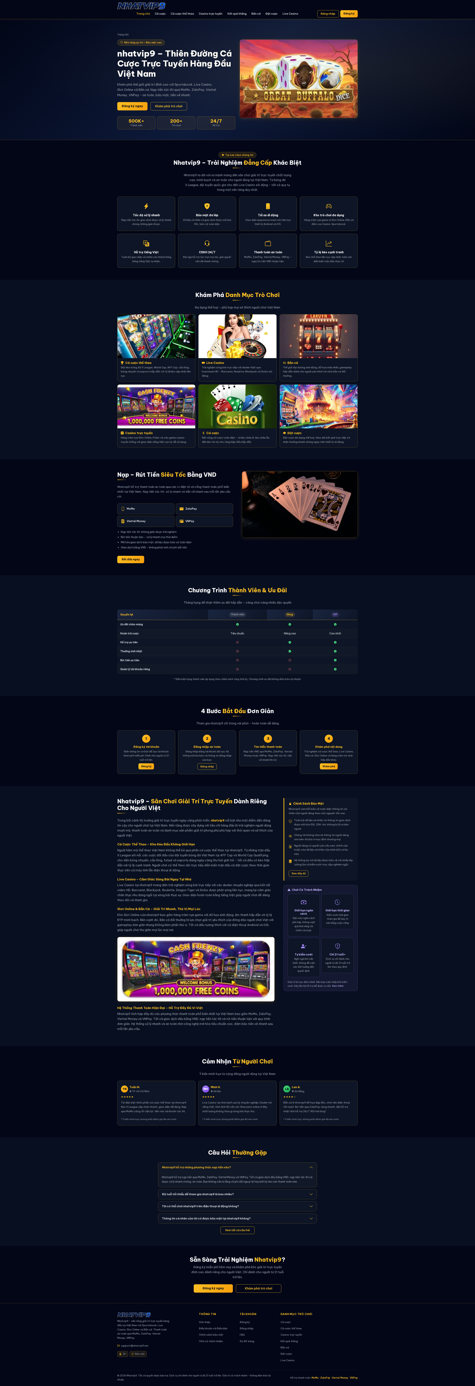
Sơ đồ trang (247, 1341)
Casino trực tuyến (210, 13)
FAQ (242, 1334)
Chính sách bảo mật (211, 1334)
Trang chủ (143, 13)
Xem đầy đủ (298, 873)
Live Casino (290, 13)
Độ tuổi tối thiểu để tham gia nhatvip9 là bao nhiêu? (198, 1194)
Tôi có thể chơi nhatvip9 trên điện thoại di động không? (200, 1206)
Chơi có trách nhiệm (211, 1341)
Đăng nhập (328, 13)
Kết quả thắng (237, 13)
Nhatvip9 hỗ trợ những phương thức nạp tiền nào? (196, 1167)
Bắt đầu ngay (131, 559)
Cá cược (160, 13)
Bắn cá (256, 13)
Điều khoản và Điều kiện (213, 1328)
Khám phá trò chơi (168, 106)
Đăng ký (348, 13)
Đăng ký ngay (132, 106)
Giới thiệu (204, 1322)
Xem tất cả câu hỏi (237, 1230)
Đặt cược (272, 13)
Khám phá (329, 766)
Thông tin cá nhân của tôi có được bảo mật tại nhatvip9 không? (206, 1218)
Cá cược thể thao (182, 13)
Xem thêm (338, 986)
